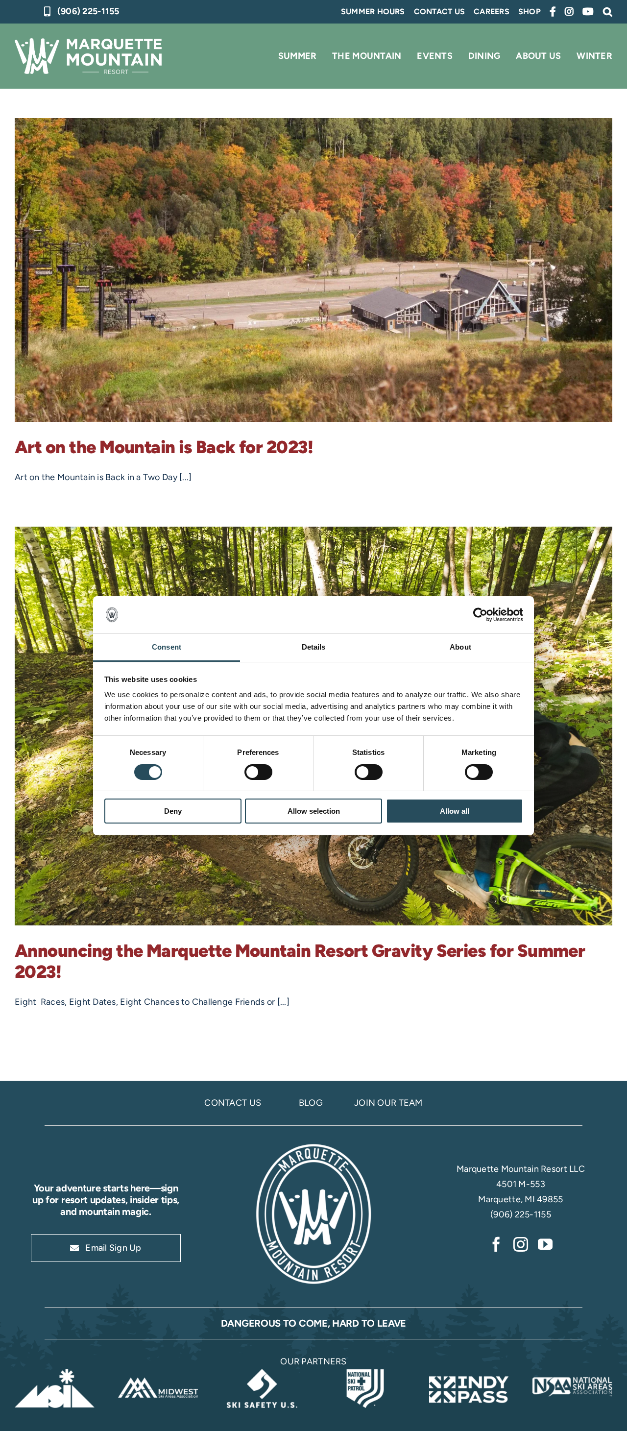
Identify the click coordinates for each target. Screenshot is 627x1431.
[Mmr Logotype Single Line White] (88, 42)
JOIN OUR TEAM (388, 1102)
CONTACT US (232, 1102)
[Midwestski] (158, 1373)
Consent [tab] (166, 647)
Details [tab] (314, 647)
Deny (173, 811)
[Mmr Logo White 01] (313, 1145)
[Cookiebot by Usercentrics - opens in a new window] (480, 614)
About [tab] (460, 647)
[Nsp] (365, 1373)
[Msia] (55, 1373)
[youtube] (545, 1244)
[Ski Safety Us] (262, 1373)
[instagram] (520, 1244)
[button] (607, 11)
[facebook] (496, 1244)
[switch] (258, 772)
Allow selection (314, 811)
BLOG (311, 1102)
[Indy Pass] (469, 1373)
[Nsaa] (572, 1373)
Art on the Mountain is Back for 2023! (164, 447)
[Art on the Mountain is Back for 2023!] (313, 270)
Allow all (454, 811)
